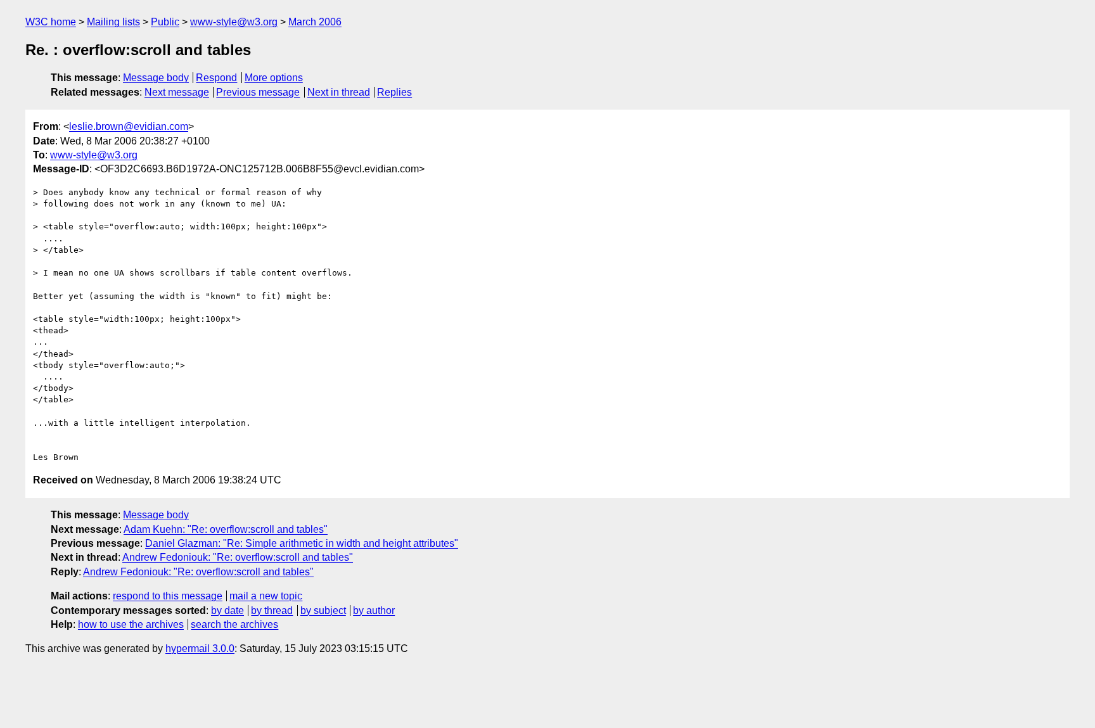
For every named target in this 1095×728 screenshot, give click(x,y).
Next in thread (338, 92)
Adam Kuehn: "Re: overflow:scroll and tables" (226, 529)
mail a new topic (265, 596)
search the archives (234, 624)
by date (227, 610)
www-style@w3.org (234, 21)
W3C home (50, 21)
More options (274, 77)
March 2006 (315, 21)
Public (165, 21)
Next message (176, 92)
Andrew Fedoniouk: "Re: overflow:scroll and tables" (237, 557)
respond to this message (167, 596)
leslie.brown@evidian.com (128, 126)
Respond (216, 77)
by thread (272, 610)
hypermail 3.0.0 (199, 648)
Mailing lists (113, 21)
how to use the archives (131, 624)
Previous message (258, 92)
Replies (394, 92)
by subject (323, 610)
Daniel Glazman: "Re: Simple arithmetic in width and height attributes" (301, 543)
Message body (156, 77)
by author (374, 610)
